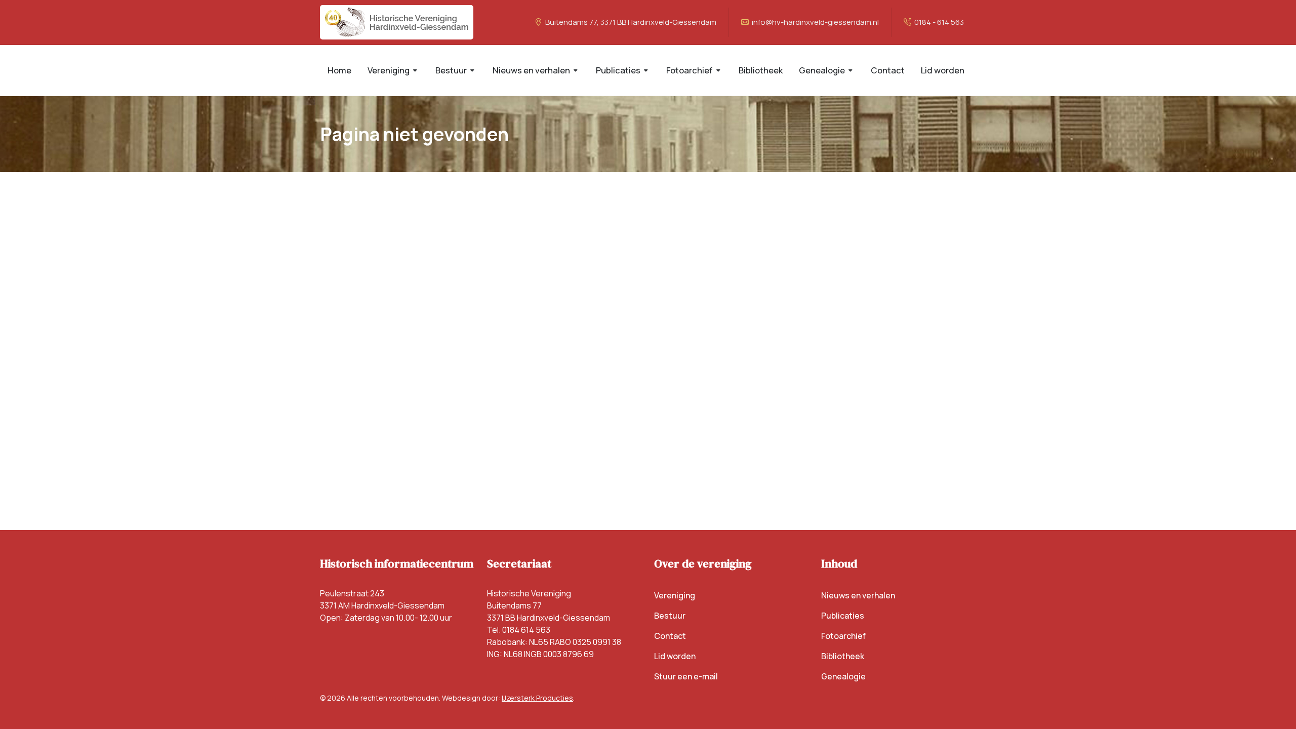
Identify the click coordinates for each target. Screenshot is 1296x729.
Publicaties (842, 615)
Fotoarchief (843, 635)
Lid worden (675, 656)
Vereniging (674, 595)
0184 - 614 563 (938, 22)
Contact (670, 635)
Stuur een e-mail (686, 676)
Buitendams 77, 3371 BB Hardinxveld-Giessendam (630, 22)
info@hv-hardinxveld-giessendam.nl (814, 22)
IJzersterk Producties (537, 698)
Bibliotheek (842, 656)
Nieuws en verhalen (858, 595)
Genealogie (843, 676)
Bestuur (669, 615)
